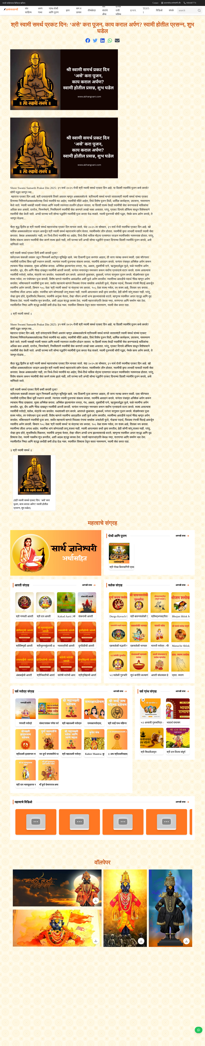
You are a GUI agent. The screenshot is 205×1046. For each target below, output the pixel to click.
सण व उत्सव (78, 10)
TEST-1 (146, 10)
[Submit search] (200, 10)
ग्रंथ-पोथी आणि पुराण (54, 10)
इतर (68, 10)
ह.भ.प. (133, 10)
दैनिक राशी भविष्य (118, 10)
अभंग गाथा (40, 10)
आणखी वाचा (180, 536)
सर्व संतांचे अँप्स (105, 10)
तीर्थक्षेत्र (92, 10)
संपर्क (171, 10)
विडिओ (159, 10)
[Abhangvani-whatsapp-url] (198, 1030)
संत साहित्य (28, 10)
